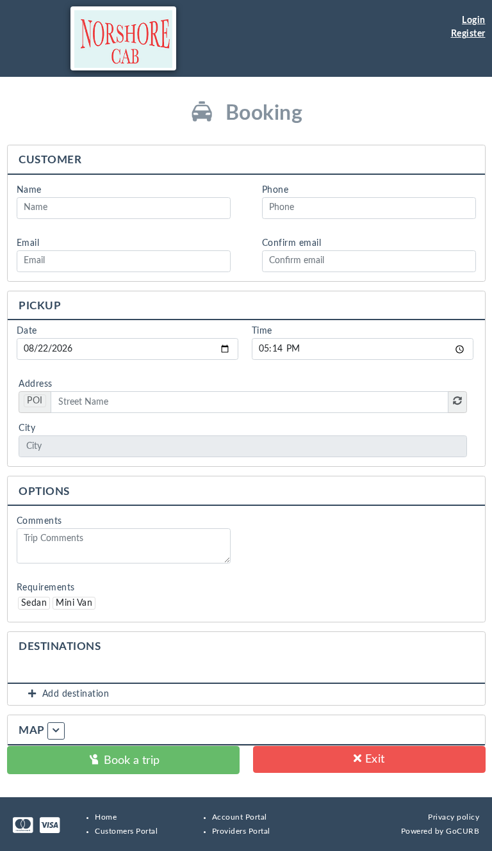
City (27, 428)
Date (27, 331)
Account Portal (239, 817)
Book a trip (130, 760)
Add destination (73, 694)
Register (468, 33)
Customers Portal (126, 831)
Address (36, 384)
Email (28, 243)
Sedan (34, 603)
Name (29, 190)
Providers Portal (241, 831)
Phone (275, 190)
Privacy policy (453, 817)
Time (262, 331)
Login (474, 20)
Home (106, 817)
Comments (39, 521)
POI (35, 400)
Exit (373, 759)
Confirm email (292, 243)
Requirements (46, 587)
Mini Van (74, 603)
